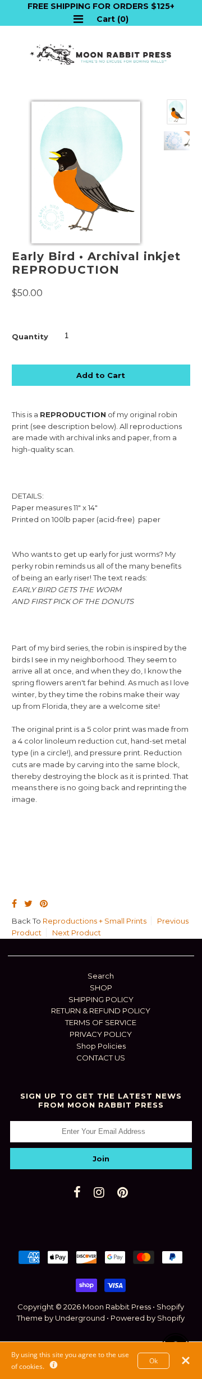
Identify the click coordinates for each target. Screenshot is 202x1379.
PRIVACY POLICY (101, 1034)
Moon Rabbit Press (116, 1306)
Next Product (76, 932)
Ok (153, 1360)
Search (101, 975)
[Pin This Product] (44, 903)
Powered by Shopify (148, 1317)
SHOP (101, 987)
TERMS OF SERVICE (100, 1022)
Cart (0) (112, 19)
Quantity (30, 336)
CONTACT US (100, 1057)
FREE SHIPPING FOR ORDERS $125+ (101, 6)
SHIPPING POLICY (101, 999)
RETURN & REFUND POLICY (100, 1010)
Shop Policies (101, 1045)
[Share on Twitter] (28, 903)
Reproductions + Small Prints (94, 920)
